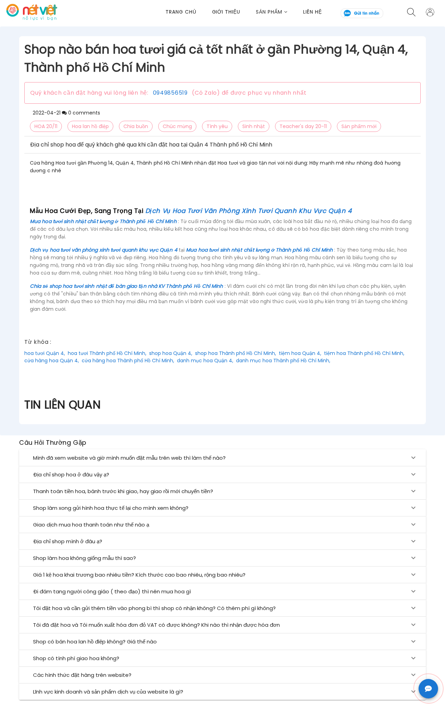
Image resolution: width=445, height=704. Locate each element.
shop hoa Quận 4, (170, 353)
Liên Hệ (312, 11)
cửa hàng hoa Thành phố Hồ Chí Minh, (128, 360)
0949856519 (170, 93)
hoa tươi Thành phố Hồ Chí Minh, (107, 353)
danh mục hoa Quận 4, (205, 360)
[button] (279, 12)
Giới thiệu (226, 11)
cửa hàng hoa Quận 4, (51, 360)
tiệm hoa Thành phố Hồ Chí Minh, (364, 353)
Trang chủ (180, 11)
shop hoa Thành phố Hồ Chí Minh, (235, 353)
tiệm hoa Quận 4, (300, 353)
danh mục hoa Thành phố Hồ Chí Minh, (283, 360)
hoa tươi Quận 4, (44, 353)
